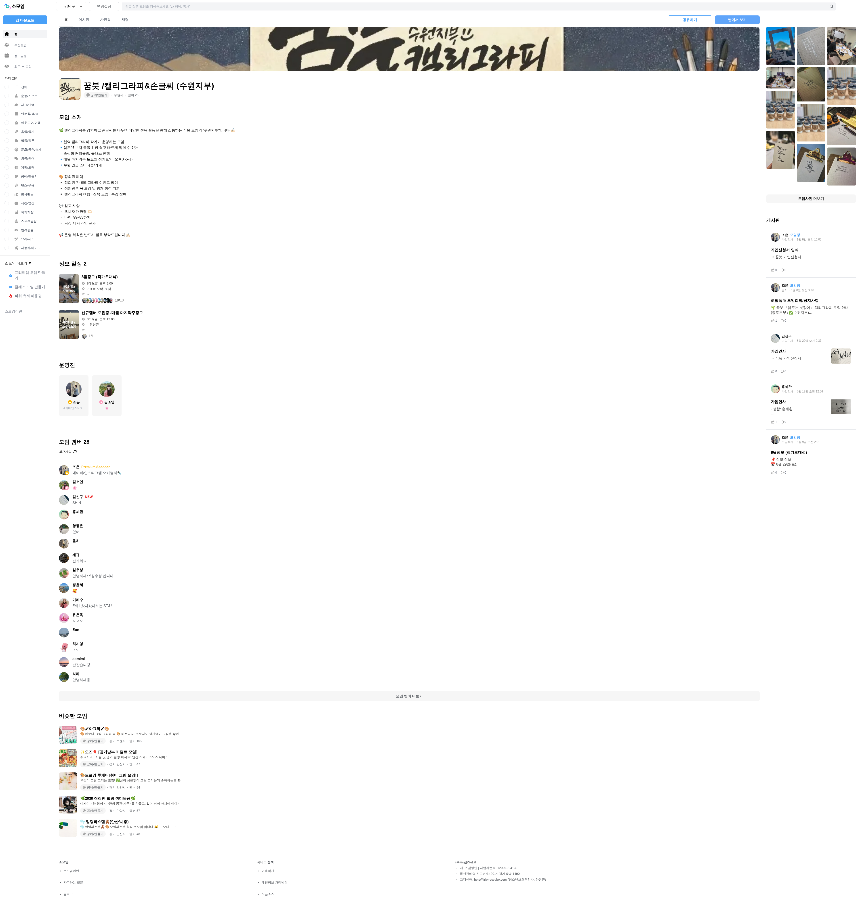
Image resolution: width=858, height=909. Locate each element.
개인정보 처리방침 (275, 882)
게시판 (84, 19)
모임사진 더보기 (811, 198)
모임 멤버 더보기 (409, 696)
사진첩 (105, 19)
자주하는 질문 (73, 882)
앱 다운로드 (25, 20)
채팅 (125, 19)
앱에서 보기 (737, 20)
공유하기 (690, 20)
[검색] (832, 6)
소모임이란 (71, 871)
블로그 (68, 894)
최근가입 (65, 451)
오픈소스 (268, 894)
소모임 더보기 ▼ (18, 263)
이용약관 (268, 871)
